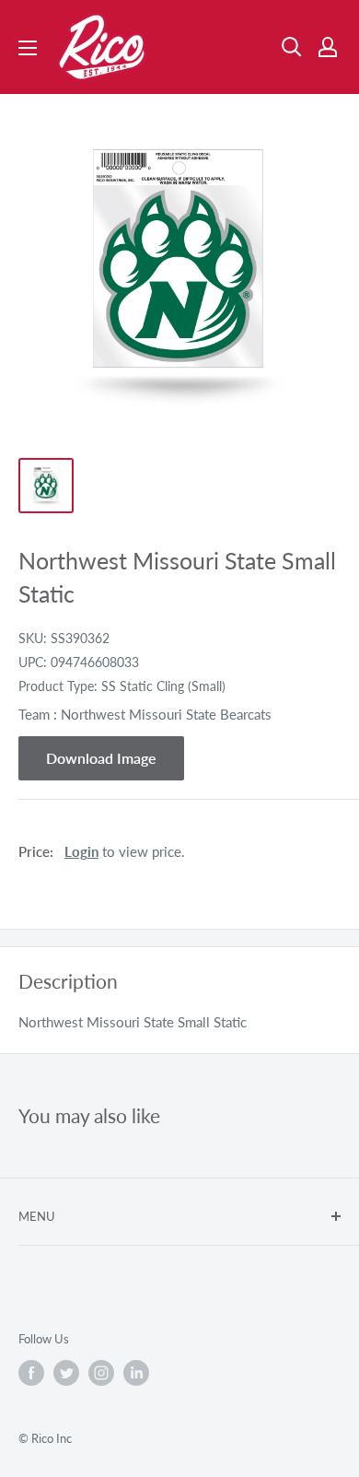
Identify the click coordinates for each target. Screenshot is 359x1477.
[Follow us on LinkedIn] (136, 1373)
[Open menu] (27, 48)
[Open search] (292, 47)
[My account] (327, 47)
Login (81, 851)
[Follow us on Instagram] (101, 1373)
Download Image (101, 758)
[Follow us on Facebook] (31, 1373)
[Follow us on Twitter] (66, 1373)
